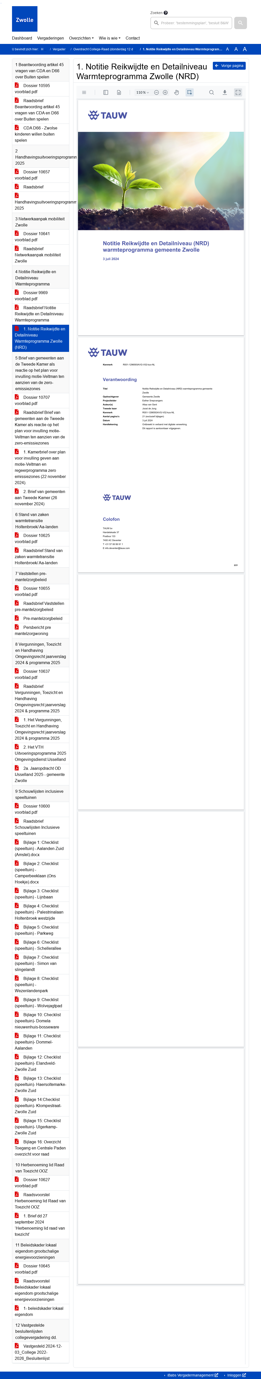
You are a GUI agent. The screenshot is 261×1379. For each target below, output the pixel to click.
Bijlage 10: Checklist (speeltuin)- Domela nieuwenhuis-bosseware (38, 1021)
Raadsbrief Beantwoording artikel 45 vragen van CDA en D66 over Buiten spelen (37, 110)
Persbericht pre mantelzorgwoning (33, 630)
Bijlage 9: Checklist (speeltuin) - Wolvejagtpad (38, 1003)
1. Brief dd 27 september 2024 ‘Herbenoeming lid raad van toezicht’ (40, 1225)
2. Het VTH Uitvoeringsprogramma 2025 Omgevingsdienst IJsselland (40, 753)
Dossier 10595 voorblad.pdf (32, 88)
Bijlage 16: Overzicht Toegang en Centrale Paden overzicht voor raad (40, 1148)
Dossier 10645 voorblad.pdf (32, 1269)
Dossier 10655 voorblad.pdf (32, 591)
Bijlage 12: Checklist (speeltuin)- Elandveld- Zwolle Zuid (38, 1063)
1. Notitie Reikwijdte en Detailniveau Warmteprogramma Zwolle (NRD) (40, 338)
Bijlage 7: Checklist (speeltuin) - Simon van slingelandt (36, 963)
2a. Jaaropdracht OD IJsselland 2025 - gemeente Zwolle (40, 774)
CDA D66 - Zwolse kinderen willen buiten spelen (36, 134)
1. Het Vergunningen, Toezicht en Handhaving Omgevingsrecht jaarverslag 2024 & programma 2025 (40, 729)
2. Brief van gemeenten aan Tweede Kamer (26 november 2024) (40, 497)
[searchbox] (191, 23)
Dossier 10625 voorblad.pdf (32, 538)
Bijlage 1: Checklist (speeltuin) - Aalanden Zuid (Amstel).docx (39, 848)
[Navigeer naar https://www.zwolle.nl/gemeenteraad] (24, 19)
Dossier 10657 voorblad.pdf (32, 175)
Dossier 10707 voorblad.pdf (32, 400)
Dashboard (22, 38)
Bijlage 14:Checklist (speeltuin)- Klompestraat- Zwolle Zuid (38, 1105)
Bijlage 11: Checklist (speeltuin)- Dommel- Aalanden (37, 1042)
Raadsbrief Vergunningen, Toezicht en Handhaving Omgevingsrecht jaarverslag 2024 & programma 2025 (40, 698)
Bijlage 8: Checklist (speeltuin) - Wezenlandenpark (36, 984)
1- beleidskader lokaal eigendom (39, 1311)
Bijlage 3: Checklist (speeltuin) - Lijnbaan (36, 894)
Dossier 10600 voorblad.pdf (32, 809)
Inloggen (234, 1375)
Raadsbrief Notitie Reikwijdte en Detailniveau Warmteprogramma (39, 314)
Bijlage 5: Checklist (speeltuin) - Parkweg (36, 930)
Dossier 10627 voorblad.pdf (32, 1183)
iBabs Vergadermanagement (190, 1375)
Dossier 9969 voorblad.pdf (31, 296)
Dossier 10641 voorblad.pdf (32, 237)
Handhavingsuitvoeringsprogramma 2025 (42, 205)
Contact (133, 38)
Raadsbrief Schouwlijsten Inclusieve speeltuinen (37, 827)
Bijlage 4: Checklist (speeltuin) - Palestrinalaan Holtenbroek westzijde (39, 912)
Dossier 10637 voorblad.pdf (32, 674)
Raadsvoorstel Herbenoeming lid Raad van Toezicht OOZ (40, 1201)
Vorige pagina (231, 66)
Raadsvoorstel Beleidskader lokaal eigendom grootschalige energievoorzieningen (36, 1290)
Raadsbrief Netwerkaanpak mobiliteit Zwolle (38, 255)
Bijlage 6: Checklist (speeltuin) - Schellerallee (38, 945)
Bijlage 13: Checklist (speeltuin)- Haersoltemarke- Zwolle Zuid (40, 1084)
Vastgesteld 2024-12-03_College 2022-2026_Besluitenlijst (38, 1352)
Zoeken (156, 13)
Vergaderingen (50, 38)
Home (45, 49)
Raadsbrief (32, 187)
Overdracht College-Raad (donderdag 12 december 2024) (113, 49)
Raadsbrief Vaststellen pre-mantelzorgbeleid (39, 606)
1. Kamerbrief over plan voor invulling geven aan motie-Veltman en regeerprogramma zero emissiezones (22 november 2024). (40, 467)
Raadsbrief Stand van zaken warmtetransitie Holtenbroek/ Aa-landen (39, 556)
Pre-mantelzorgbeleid (42, 618)
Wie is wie (108, 38)
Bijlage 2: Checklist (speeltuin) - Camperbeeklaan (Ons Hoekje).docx (36, 872)
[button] (240, 23)
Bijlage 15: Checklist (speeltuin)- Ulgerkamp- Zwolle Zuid (38, 1127)
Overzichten (80, 38)
